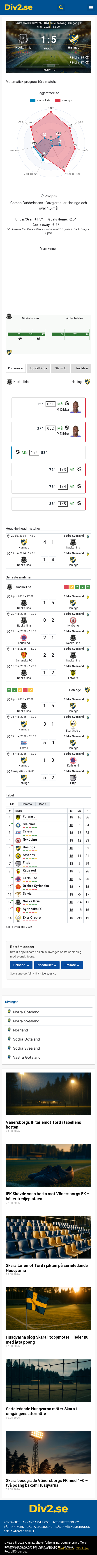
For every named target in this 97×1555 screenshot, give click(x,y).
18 (71, 817)
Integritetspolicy (66, 1522)
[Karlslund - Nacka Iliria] (48, 637)
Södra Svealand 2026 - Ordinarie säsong (40, 23)
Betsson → (21, 965)
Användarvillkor (36, 1522)
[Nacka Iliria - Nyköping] (48, 620)
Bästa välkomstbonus (72, 1526)
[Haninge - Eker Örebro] (48, 724)
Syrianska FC (32, 909)
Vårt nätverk (14, 1526)
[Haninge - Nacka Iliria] (48, 542)
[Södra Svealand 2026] (48, 1048)
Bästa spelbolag (40, 1526)
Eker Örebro (32, 917)
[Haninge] (73, 42)
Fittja (26, 862)
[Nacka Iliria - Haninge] (48, 559)
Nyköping (30, 839)
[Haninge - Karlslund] (48, 760)
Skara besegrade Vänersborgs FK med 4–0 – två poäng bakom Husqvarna (47, 1483)
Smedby (29, 855)
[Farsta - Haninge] (48, 742)
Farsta (27, 832)
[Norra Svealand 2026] (48, 1021)
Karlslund (30, 878)
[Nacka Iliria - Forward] (48, 672)
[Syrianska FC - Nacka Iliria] (48, 655)
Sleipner (29, 824)
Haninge (29, 847)
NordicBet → (46, 965)
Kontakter (12, 1522)
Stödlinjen (82, 1548)
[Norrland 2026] (48, 1030)
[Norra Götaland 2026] (48, 1012)
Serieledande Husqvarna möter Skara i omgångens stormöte (41, 1411)
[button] (61, 7)
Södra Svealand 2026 (19, 926)
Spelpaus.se (48, 973)
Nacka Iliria (31, 901)
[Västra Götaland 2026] (48, 1057)
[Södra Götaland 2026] (48, 1039)
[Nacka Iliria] (23, 42)
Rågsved (29, 870)
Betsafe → (72, 965)
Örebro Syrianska (36, 886)
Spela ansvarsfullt (19, 1531)
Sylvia (27, 893)
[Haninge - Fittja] (48, 777)
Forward (29, 816)
